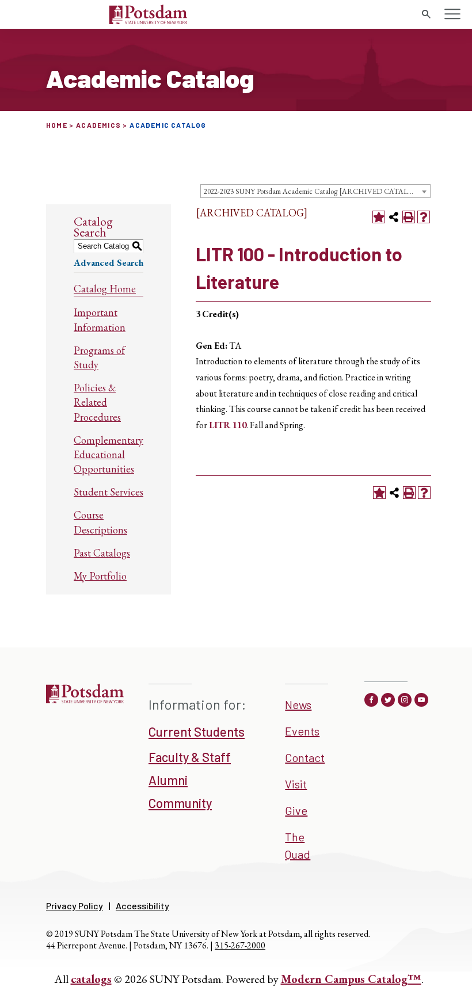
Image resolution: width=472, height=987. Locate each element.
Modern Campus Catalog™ (351, 978)
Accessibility (142, 905)
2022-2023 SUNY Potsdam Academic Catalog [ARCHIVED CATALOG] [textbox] (313, 191)
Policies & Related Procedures (97, 402)
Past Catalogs (102, 552)
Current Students (197, 731)
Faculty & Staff (190, 756)
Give (296, 810)
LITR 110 (227, 425)
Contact (305, 757)
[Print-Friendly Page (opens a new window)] (408, 217)
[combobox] (315, 191)
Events (302, 731)
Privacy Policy (74, 905)
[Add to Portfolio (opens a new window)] (378, 217)
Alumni (168, 779)
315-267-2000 (240, 945)
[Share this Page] (393, 217)
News (298, 704)
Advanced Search (108, 263)
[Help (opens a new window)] (423, 217)
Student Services (108, 491)
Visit (296, 784)
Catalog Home (105, 288)
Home (56, 125)
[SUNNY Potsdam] (85, 699)
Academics (98, 125)
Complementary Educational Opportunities (108, 454)
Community (180, 802)
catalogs (91, 978)
